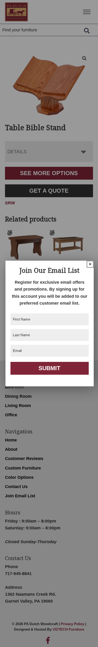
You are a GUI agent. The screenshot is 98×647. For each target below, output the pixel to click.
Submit (49, 368)
